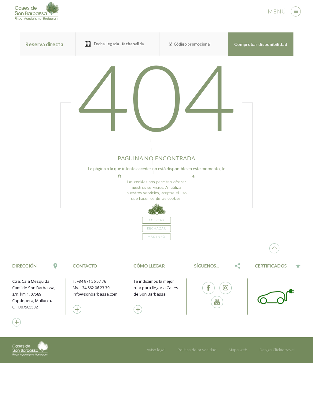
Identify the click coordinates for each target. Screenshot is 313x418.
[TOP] (274, 248)
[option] (278, 296)
